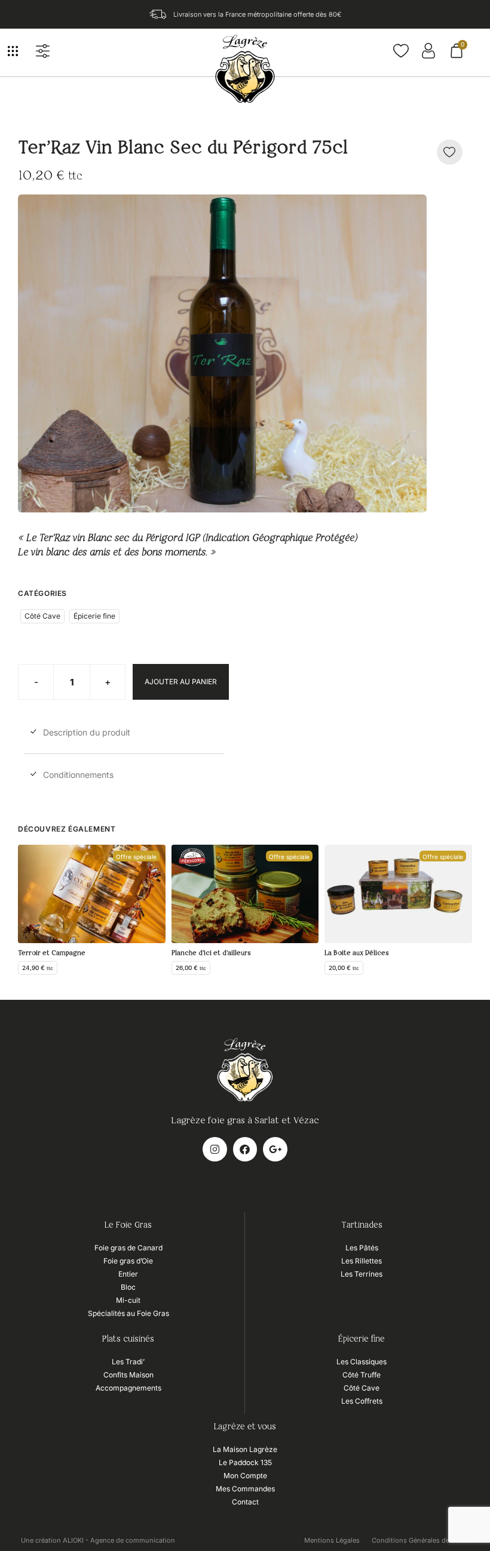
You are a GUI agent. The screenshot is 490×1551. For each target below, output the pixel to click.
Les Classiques (361, 1361)
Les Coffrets (361, 1400)
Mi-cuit (128, 1300)
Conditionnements (78, 775)
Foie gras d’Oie (128, 1260)
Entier (128, 1273)
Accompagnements (128, 1387)
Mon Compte (245, 1475)
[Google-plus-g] (275, 1149)
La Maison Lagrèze (245, 1449)
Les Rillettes (361, 1260)
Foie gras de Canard (128, 1247)
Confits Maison (128, 1374)
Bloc (128, 1287)
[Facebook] (245, 1149)
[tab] (124, 735)
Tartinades (361, 1225)
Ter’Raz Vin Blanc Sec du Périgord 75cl (183, 148)
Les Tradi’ (128, 1361)
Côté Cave (42, 615)
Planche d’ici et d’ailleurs (211, 953)
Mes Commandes (245, 1488)
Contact (245, 1501)
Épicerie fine (94, 615)
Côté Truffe (361, 1374)
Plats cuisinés (128, 1339)
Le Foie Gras (128, 1225)
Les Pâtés (361, 1247)
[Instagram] (215, 1149)
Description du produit (86, 732)
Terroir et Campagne (51, 953)
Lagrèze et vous (245, 1427)
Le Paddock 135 (245, 1462)
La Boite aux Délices (356, 953)
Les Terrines (361, 1273)
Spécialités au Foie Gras (128, 1313)
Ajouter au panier (181, 681)
